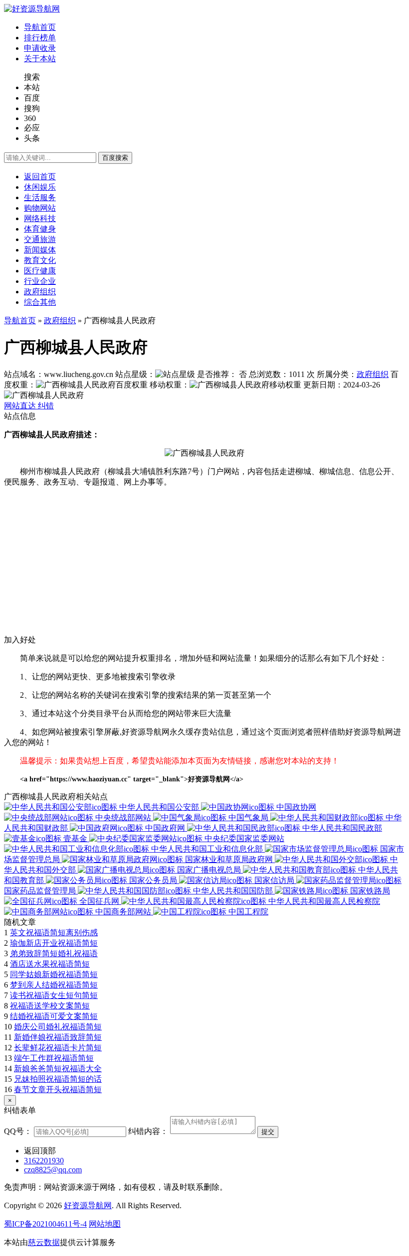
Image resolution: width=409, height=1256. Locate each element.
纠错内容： (148, 1131)
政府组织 (60, 320)
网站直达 (21, 405)
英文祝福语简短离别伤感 (54, 932)
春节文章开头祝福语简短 (58, 1089)
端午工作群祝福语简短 (54, 1058)
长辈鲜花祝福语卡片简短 (58, 1047)
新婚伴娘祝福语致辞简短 (58, 1037)
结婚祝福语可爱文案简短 (54, 1016)
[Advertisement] (204, 565)
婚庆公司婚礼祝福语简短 (58, 1026)
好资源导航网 (88, 1205)
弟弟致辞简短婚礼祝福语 (54, 953)
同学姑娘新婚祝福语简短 (54, 974)
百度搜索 (115, 157)
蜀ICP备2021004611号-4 (45, 1224)
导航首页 (20, 320)
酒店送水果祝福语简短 (50, 964)
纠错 (46, 405)
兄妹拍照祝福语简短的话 (58, 1079)
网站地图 (105, 1224)
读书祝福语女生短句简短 (54, 995)
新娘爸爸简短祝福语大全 (58, 1068)
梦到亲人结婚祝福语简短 (54, 985)
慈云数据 (44, 1242)
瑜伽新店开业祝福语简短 (54, 943)
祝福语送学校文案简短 (50, 1006)
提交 (267, 1131)
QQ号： (18, 1131)
